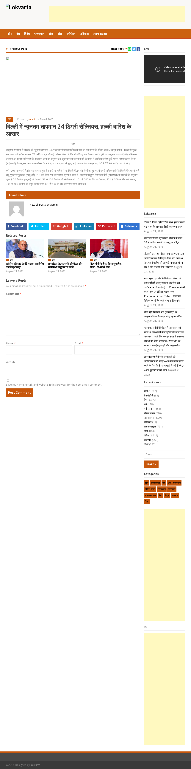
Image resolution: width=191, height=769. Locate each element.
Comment (13, 293)
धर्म (145, 404)
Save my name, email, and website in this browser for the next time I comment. (54, 384)
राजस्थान (39, 34)
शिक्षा (146, 444)
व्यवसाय (147, 440)
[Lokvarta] (19, 7)
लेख (51, 34)
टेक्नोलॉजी (149, 395)
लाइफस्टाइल (100, 34)
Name (11, 343)
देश (18, 34)
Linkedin (86, 226)
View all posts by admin (45, 204)
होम (10, 34)
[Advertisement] (117, 14)
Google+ (62, 226)
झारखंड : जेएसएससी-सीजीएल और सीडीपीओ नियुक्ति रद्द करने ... (65, 265)
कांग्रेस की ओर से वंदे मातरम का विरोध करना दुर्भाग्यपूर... (25, 265)
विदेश (27, 34)
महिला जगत (149, 413)
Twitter (40, 226)
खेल (60, 34)
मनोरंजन (70, 34)
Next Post (117, 48)
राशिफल (84, 34)
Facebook (17, 226)
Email (78, 343)
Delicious (131, 226)
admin (32, 119)
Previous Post (18, 48)
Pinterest (108, 226)
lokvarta (35, 765)
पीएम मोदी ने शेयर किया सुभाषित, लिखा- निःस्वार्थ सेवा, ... (105, 265)
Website (11, 362)
